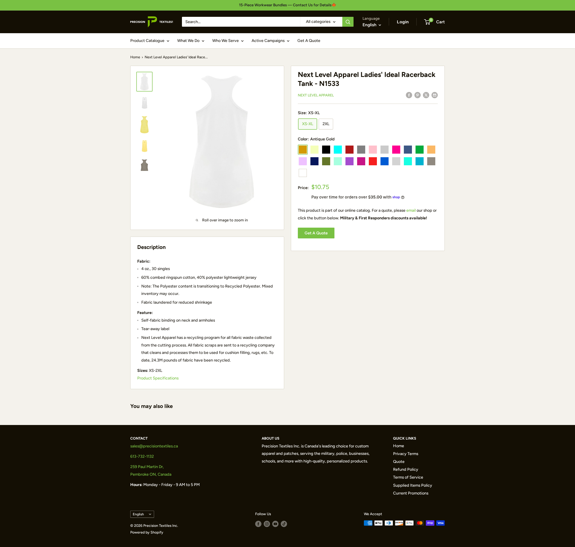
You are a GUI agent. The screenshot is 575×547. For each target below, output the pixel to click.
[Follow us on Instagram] (267, 523)
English (138, 514)
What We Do (188, 40)
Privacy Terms (405, 453)
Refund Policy (405, 469)
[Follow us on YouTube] (275, 523)
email (411, 210)
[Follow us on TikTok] (284, 523)
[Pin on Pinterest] (417, 95)
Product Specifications (158, 378)
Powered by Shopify (146, 532)
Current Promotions (410, 493)
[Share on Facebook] (409, 95)
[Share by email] (434, 95)
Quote (399, 461)
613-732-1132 (142, 456)
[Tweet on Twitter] (426, 95)
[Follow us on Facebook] (258, 523)
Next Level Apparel (316, 95)
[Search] (348, 22)
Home (135, 57)
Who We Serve (225, 40)
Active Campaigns (268, 40)
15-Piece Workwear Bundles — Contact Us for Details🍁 (287, 5)
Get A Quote (308, 40)
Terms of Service (408, 477)
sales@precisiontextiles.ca (154, 446)
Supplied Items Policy (412, 485)
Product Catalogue (147, 40)
